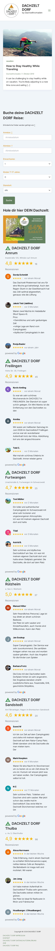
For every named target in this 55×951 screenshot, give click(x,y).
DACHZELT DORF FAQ (11, 946)
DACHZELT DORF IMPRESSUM (14, 936)
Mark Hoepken (20, 758)
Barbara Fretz (20, 666)
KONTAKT (6, 938)
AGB (4, 943)
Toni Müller (18, 499)
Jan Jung (17, 879)
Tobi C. (16, 448)
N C (14, 787)
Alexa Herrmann (21, 850)
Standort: (7, 185)
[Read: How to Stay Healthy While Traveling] (27, 42)
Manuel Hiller (19, 606)
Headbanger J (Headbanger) (27, 910)
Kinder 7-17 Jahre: (11, 172)
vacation (10, 61)
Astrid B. (17, 542)
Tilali (15, 531)
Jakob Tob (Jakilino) (23, 303)
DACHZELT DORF (30, 8)
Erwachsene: (9, 159)
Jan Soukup (19, 637)
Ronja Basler (19, 344)
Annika (16, 419)
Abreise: (7, 146)
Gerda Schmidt (20, 275)
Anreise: (7, 132)
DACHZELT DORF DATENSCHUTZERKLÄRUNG (19, 941)
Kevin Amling (19, 388)
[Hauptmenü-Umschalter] (49, 10)
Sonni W (17, 727)
